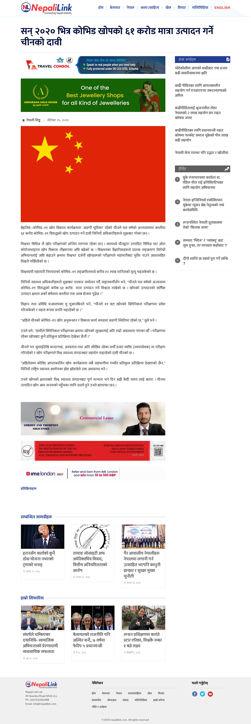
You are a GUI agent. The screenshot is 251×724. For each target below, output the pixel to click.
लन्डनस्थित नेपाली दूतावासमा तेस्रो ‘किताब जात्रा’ (202, 225)
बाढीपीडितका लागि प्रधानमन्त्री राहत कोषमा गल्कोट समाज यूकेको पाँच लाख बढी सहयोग (201, 135)
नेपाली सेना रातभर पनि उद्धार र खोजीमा (201, 153)
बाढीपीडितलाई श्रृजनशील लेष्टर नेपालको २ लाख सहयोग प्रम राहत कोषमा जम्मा (198, 113)
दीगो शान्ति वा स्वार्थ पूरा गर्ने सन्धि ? (205, 261)
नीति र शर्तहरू (99, 707)
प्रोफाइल (111, 700)
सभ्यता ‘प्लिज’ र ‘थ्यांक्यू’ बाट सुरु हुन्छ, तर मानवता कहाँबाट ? (205, 243)
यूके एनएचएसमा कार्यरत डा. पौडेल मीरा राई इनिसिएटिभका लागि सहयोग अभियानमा (203, 182)
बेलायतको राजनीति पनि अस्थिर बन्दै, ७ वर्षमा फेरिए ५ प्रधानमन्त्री (91, 640)
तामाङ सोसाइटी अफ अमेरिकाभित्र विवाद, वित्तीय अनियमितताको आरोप (90, 562)
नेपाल (130, 8)
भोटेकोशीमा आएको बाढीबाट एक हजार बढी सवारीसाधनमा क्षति (201, 70)
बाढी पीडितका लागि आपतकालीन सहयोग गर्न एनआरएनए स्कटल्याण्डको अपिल (200, 90)
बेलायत (115, 8)
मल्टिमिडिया (200, 8)
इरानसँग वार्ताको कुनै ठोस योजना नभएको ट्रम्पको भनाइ (39, 559)
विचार (182, 8)
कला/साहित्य (134, 693)
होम (100, 8)
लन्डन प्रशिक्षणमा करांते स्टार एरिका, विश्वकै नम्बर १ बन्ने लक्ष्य (143, 640)
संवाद (125, 700)
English (222, 8)
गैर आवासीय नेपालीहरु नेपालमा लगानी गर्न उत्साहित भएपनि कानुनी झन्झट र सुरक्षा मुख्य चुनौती (142, 565)
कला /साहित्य (150, 8)
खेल (168, 8)
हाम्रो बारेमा (159, 700)
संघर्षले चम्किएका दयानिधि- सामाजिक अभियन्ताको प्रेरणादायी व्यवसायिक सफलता (40, 643)
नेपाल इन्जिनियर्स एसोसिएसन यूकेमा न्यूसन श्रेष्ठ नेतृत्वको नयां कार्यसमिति (203, 205)
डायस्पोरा (96, 700)
